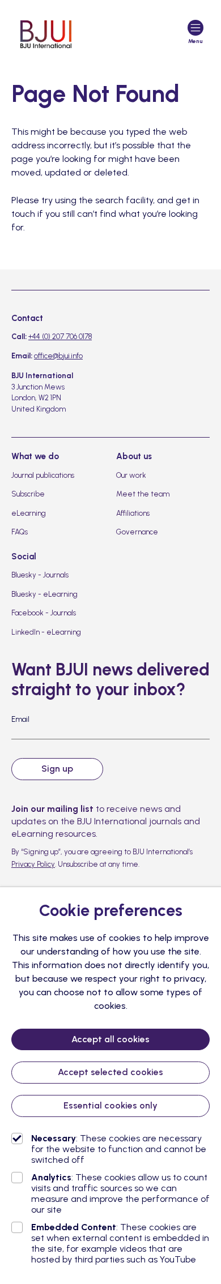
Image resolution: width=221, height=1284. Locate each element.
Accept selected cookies (110, 1072)
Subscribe (28, 494)
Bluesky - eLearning (44, 594)
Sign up (57, 768)
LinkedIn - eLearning (46, 632)
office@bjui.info (58, 356)
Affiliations (133, 513)
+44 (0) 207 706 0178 (60, 336)
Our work (131, 475)
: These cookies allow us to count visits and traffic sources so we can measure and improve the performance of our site (120, 1193)
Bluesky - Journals (40, 575)
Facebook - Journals (43, 613)
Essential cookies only (110, 1105)
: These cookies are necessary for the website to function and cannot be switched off (118, 1149)
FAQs (19, 532)
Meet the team (142, 494)
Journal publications (42, 475)
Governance (137, 532)
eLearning (28, 513)
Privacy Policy (33, 864)
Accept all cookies (110, 1039)
